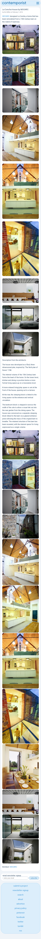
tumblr (20, 926)
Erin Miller (7, 12)
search (20, 895)
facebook (20, 917)
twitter (20, 922)
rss (20, 930)
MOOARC (6, 16)
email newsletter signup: (12, 876)
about (20, 899)
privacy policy (20, 908)
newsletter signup (20, 890)
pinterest (20, 913)
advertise (21, 904)
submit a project (20, 886)
